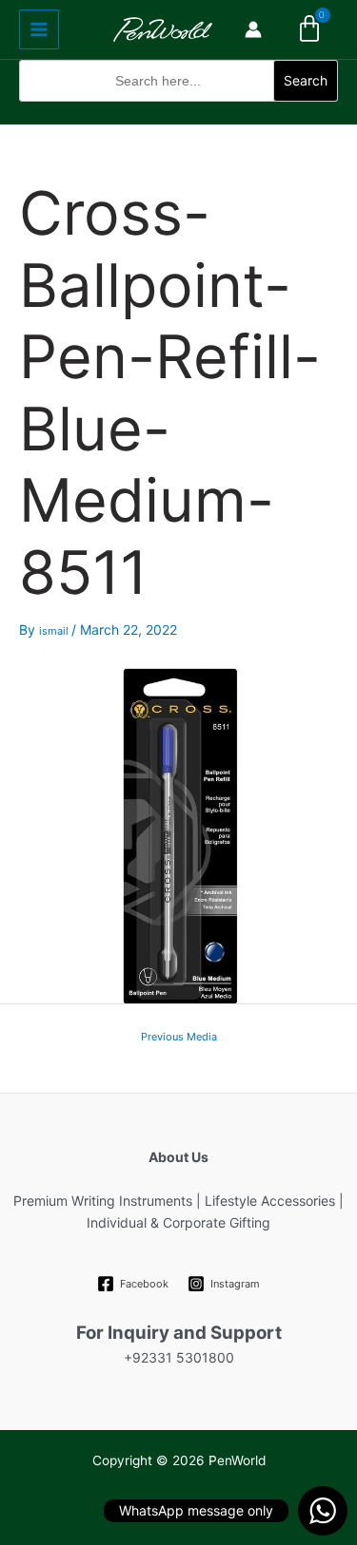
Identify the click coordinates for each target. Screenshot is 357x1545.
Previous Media (179, 1036)
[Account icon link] (253, 29)
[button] (178, 113)
